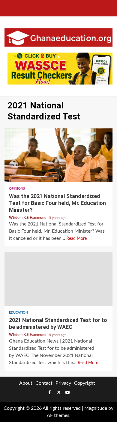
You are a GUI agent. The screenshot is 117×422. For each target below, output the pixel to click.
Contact (43, 383)
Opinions (17, 188)
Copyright (84, 383)
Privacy (63, 383)
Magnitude (95, 408)
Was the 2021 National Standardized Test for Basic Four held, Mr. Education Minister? (58, 155)
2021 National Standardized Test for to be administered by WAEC (58, 279)
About (25, 383)
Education (18, 312)
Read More (76, 239)
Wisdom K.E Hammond (28, 218)
